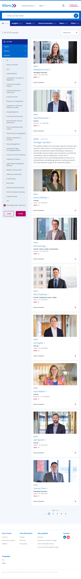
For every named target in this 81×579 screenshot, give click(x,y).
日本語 (4, 563)
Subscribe (40, 537)
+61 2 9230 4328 (42, 348)
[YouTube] (68, 537)
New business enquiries (8, 540)
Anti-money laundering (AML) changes (48, 547)
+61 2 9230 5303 (42, 493)
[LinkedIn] (64, 537)
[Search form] (63, 6)
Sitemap (22, 537)
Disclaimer (23, 540)
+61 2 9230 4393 (42, 299)
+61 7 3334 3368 (43, 123)
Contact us (5, 537)
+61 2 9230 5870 (42, 445)
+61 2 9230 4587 (42, 203)
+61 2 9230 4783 (42, 75)
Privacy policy (23, 544)
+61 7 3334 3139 (43, 251)
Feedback (4, 544)
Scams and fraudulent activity (46, 544)
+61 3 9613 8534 (44, 396)
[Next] (65, 513)
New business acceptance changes (47, 540)
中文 (3, 560)
